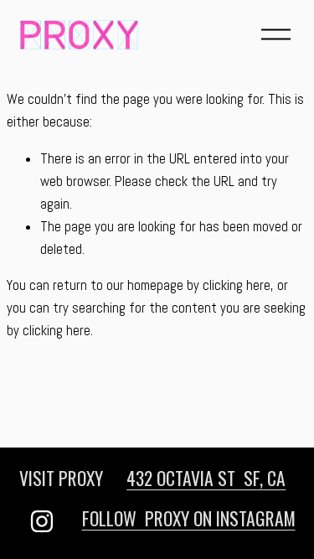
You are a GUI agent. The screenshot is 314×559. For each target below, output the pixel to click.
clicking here (236, 285)
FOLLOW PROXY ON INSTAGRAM (189, 518)
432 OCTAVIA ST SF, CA (206, 477)
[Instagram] (42, 521)
